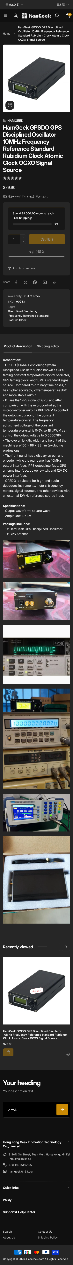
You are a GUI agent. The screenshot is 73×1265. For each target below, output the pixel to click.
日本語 (61, 4)
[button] (5, 15)
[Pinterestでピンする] (35, 282)
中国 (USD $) (11, 4)
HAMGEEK (13, 121)
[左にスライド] (7, 78)
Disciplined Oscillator (22, 311)
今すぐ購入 (36, 252)
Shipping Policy (48, 346)
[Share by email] (44, 282)
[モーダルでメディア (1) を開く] (36, 78)
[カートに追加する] (8, 1052)
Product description (18, 346)
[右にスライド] (66, 78)
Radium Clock (17, 320)
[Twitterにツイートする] (25, 282)
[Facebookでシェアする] (16, 282)
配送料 (6, 196)
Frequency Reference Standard (29, 315)
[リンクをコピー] (54, 282)
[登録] (62, 1109)
